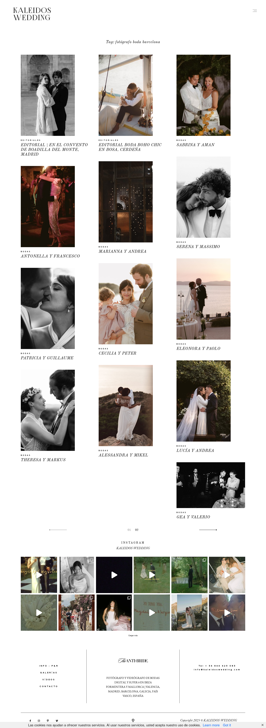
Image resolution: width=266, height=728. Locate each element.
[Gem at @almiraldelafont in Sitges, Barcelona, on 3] (76, 575)
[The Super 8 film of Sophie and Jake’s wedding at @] (39, 613)
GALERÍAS (49, 673)
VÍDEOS (48, 679)
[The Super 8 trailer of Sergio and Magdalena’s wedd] (39, 575)
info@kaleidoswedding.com (217, 669)
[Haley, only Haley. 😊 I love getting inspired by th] (114, 613)
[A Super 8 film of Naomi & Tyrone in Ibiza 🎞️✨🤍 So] (227, 613)
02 (136, 530)
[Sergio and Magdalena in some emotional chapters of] (152, 575)
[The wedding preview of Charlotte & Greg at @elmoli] (76, 613)
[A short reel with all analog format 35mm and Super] (152, 613)
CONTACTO (49, 686)
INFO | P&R (48, 666)
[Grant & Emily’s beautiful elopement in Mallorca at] (189, 613)
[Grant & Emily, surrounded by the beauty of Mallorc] (227, 575)
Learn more (211, 724)
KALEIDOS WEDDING (32, 14)
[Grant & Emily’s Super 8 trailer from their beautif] (114, 575)
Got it (227, 724)
